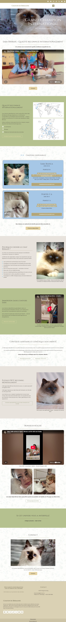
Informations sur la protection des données (14, 592)
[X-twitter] (59, 1)
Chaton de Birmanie (20, 6)
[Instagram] (53, 1)
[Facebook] (48, 1)
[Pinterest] (64, 1)
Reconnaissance (33, 621)
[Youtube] (62, 1)
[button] (53, 6)
